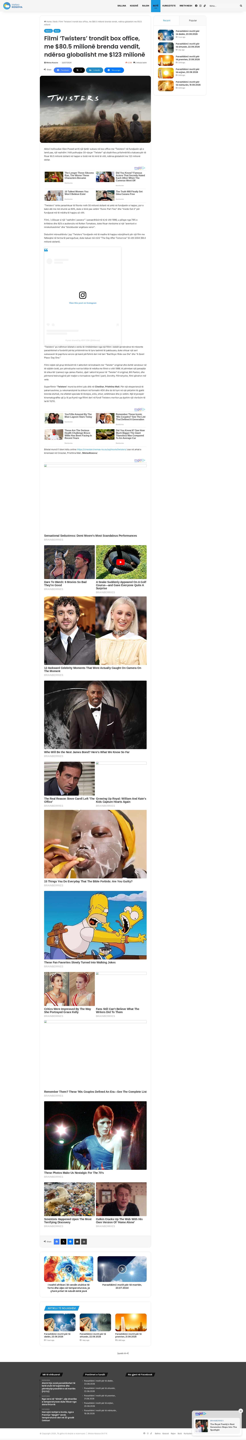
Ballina (122, 5)
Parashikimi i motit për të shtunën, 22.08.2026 (93, 1335)
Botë (155, 5)
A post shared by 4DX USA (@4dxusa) (82, 340)
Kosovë (134, 5)
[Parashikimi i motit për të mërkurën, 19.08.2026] (166, 85)
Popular (193, 20)
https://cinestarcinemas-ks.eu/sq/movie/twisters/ (102, 449)
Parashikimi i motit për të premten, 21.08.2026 (128, 1335)
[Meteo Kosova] (12, 6)
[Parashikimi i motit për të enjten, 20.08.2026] (166, 73)
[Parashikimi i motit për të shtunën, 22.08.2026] (95, 1322)
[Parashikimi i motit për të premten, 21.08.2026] (131, 1322)
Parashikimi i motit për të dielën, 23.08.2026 (57, 1335)
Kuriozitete (169, 5)
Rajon (145, 5)
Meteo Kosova (52, 62)
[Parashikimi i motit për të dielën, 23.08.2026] (59, 1322)
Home (49, 21)
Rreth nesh (186, 5)
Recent (166, 20)
